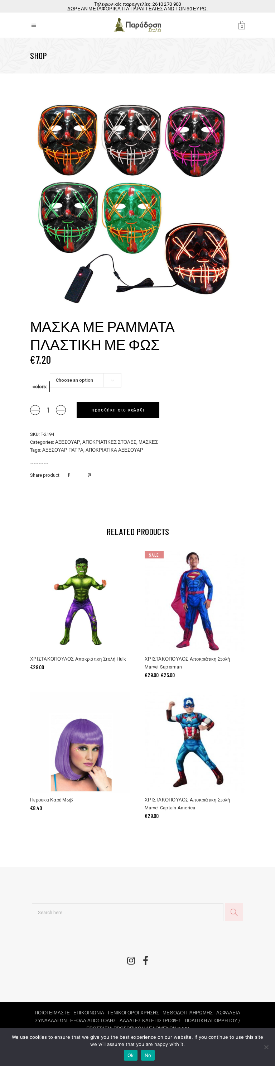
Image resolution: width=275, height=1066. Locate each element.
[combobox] (85, 380)
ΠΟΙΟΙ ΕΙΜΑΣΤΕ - (54, 1012)
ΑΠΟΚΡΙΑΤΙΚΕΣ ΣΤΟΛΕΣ (109, 442)
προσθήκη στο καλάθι (118, 410)
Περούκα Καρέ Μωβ (51, 799)
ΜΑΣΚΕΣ (148, 442)
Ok (130, 1055)
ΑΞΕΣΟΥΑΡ (67, 442)
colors (39, 386)
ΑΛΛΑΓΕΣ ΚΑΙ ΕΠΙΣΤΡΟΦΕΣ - (152, 1020)
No (148, 1055)
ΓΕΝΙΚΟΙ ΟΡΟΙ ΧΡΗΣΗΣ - (135, 1012)
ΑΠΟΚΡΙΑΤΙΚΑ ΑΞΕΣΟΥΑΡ (114, 450)
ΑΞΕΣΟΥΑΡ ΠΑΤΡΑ (62, 450)
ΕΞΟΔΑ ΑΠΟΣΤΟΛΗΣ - (95, 1020)
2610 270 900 (167, 4)
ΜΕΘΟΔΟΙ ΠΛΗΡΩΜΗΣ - (189, 1012)
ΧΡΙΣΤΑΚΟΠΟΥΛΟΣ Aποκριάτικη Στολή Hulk (78, 659)
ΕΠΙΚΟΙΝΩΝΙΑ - (90, 1012)
